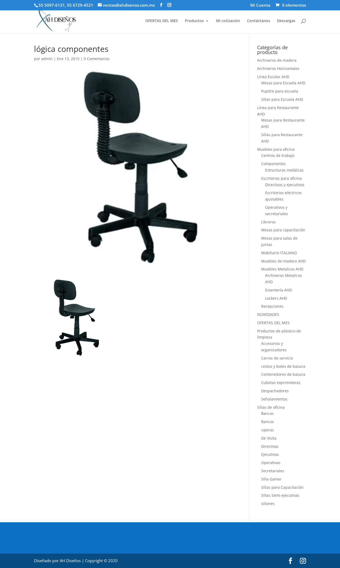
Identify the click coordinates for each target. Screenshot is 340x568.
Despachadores (275, 390)
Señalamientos (274, 399)
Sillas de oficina (271, 407)
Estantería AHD (278, 290)
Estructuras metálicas (284, 170)
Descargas (286, 21)
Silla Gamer (271, 479)
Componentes (273, 163)
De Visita (269, 438)
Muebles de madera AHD (283, 261)
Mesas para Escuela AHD (283, 82)
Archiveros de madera (276, 60)
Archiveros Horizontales (278, 68)
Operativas (270, 462)
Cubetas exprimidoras (280, 382)
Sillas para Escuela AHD (282, 99)
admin (47, 58)
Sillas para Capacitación (282, 487)
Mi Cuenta (260, 5)
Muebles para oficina (276, 149)
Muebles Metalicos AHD (282, 269)
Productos (194, 21)
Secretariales (272, 470)
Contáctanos (258, 21)
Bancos (267, 421)
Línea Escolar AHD (273, 76)
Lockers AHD (276, 298)
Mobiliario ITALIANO (279, 252)
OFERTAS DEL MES (161, 21)
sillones (268, 503)
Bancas (267, 413)
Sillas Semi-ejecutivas (280, 495)
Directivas (270, 446)
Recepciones (272, 306)
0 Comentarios (96, 58)
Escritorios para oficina (281, 178)
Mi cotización (228, 21)
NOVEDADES (268, 314)
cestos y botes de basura (283, 366)
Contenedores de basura (283, 374)
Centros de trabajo (277, 155)
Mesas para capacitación (283, 229)
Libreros (268, 221)
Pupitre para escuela (279, 91)
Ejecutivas (270, 454)
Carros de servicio (277, 358)
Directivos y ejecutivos (284, 184)
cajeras (267, 429)
